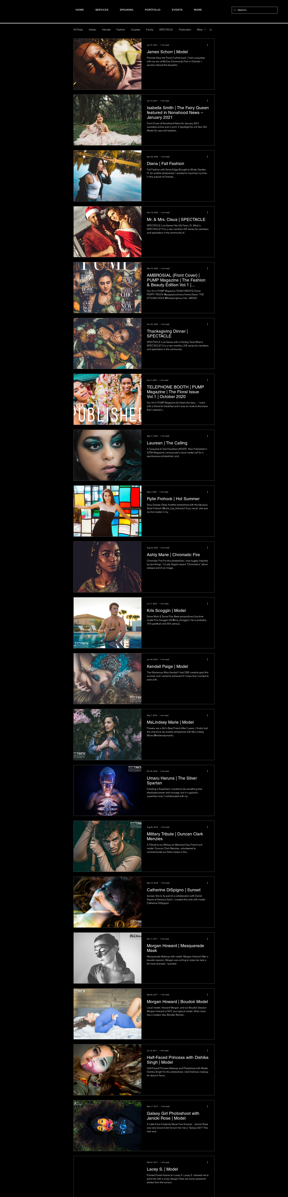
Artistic (92, 29)
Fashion (121, 29)
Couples (135, 29)
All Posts (78, 29)
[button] (198, 10)
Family (149, 29)
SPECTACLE (166, 29)
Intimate (106, 29)
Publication (185, 29)
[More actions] (208, 45)
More (199, 29)
